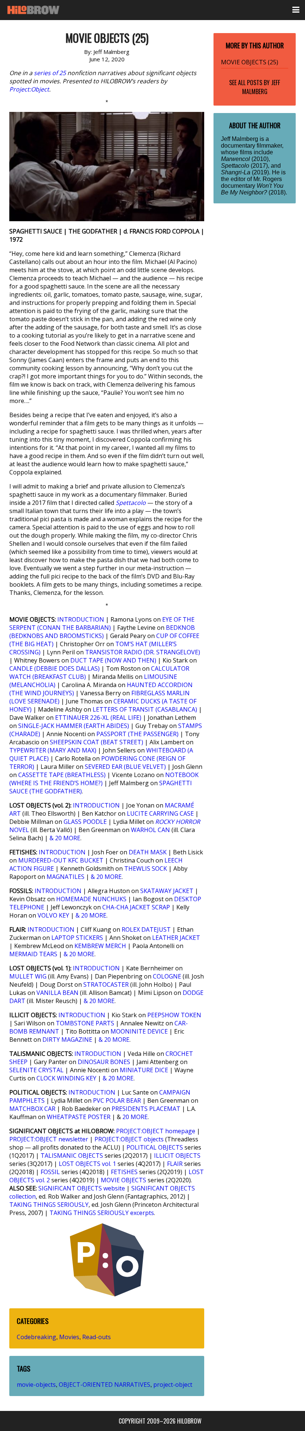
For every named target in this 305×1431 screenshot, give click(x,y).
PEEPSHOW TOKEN (174, 1015)
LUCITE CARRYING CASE (160, 813)
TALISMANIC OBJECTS (72, 1155)
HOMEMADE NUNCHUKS (91, 899)
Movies (69, 1337)
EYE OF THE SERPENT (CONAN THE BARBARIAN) (102, 623)
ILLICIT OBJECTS (177, 1155)
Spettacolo (131, 503)
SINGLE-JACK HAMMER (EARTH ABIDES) (73, 726)
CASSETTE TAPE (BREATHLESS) (62, 775)
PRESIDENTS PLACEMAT (146, 1109)
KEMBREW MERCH (100, 946)
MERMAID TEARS (33, 954)
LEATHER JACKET (176, 938)
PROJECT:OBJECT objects (129, 1139)
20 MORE (135, 1117)
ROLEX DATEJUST (146, 929)
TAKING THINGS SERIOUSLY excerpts (101, 1213)
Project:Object (29, 89)
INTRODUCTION (80, 619)
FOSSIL (50, 1172)
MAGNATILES (65, 877)
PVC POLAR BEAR (117, 1100)
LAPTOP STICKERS (77, 938)
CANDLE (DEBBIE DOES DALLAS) (54, 668)
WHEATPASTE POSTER (78, 1117)
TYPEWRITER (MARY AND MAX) (52, 750)
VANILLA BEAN (57, 993)
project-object (172, 1384)
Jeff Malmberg (261, 87)
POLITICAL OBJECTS (154, 1147)
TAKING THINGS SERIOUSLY (49, 1204)
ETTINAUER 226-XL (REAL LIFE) (98, 717)
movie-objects (36, 1384)
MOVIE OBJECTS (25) (249, 62)
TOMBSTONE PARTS (85, 1023)
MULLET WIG (27, 976)
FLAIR (175, 1164)
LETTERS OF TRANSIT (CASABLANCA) (145, 709)
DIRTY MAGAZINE (67, 1039)
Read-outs (96, 1337)
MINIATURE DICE (144, 1070)
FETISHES (124, 1172)
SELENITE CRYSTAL (36, 1070)
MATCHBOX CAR (32, 1109)
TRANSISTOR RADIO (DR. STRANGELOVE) (142, 652)
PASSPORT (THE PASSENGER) (137, 734)
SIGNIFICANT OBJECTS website (81, 1188)
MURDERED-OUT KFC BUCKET (60, 860)
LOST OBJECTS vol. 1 (87, 1164)
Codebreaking (36, 1337)
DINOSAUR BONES (104, 1062)
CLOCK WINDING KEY (66, 1078)
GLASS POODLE (85, 822)
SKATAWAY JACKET (166, 891)
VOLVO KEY (53, 915)
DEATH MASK (148, 852)
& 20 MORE (64, 838)
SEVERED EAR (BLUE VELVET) (125, 767)
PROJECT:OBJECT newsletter (48, 1139)
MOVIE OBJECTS (123, 1180)
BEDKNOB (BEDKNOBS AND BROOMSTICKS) (102, 631)
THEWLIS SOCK (145, 868)
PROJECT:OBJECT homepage (155, 1131)
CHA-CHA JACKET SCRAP (136, 907)
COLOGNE (167, 976)
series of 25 (50, 73)
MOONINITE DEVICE (139, 1031)
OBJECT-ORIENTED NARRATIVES (104, 1384)
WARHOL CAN (150, 830)
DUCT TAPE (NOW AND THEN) (113, 660)
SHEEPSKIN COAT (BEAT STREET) (96, 742)
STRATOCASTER (106, 984)
